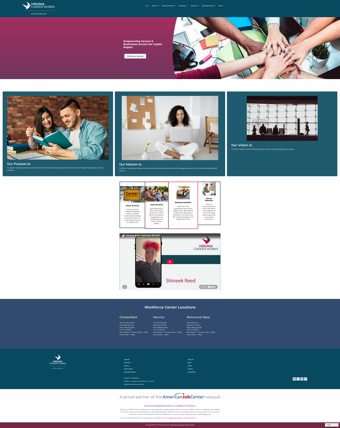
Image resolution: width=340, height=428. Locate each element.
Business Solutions (168, 6)
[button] (155, 6)
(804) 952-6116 (163, 327)
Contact (190, 369)
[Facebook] (294, 378)
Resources (194, 6)
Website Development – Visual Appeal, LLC (183, 418)
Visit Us (220, 6)
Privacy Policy (128, 369)
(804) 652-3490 (129, 327)
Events (190, 365)
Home (147, 6)
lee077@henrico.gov (204, 414)
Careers (126, 365)
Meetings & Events (208, 6)
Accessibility (192, 372)
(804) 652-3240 (196, 327)
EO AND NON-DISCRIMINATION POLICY (158, 406)
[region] (170, 48)
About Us (155, 6)
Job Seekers (182, 6)
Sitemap (126, 359)
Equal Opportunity (130, 372)
